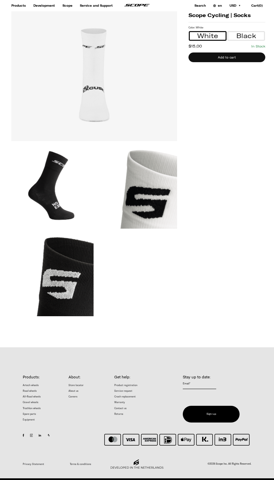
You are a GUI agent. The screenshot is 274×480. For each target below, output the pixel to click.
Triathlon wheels (32, 408)
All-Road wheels (32, 396)
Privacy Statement (33, 464)
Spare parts (29, 413)
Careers (73, 396)
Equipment (29, 419)
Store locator (76, 385)
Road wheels (30, 390)
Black (246, 35)
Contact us (120, 408)
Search (200, 5)
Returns (118, 413)
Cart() (257, 5)
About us (73, 390)
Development (44, 5)
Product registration (125, 385)
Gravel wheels (30, 402)
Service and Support (96, 5)
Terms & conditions (80, 464)
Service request (123, 390)
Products (18, 5)
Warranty (119, 402)
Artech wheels (31, 385)
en (220, 5)
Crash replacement (125, 396)
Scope (67, 5)
